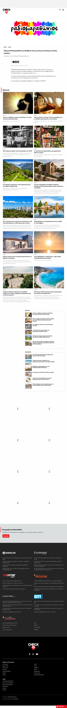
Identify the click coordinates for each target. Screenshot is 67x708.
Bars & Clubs (5, 666)
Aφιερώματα (37, 671)
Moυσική (4, 669)
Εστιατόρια (5, 664)
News (5, 47)
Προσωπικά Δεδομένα (7, 684)
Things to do (5, 667)
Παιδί (35, 664)
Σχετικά (6, 90)
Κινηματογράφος (6, 671)
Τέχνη (35, 666)
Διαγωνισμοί (37, 673)
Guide (9, 47)
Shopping (36, 667)
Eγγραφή (6, 536)
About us (4, 688)
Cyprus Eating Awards (39, 674)
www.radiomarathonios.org (36, 76)
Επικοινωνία (5, 686)
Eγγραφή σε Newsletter (7, 681)
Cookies (4, 689)
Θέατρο (4, 673)
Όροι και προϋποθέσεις (8, 682)
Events (4, 674)
